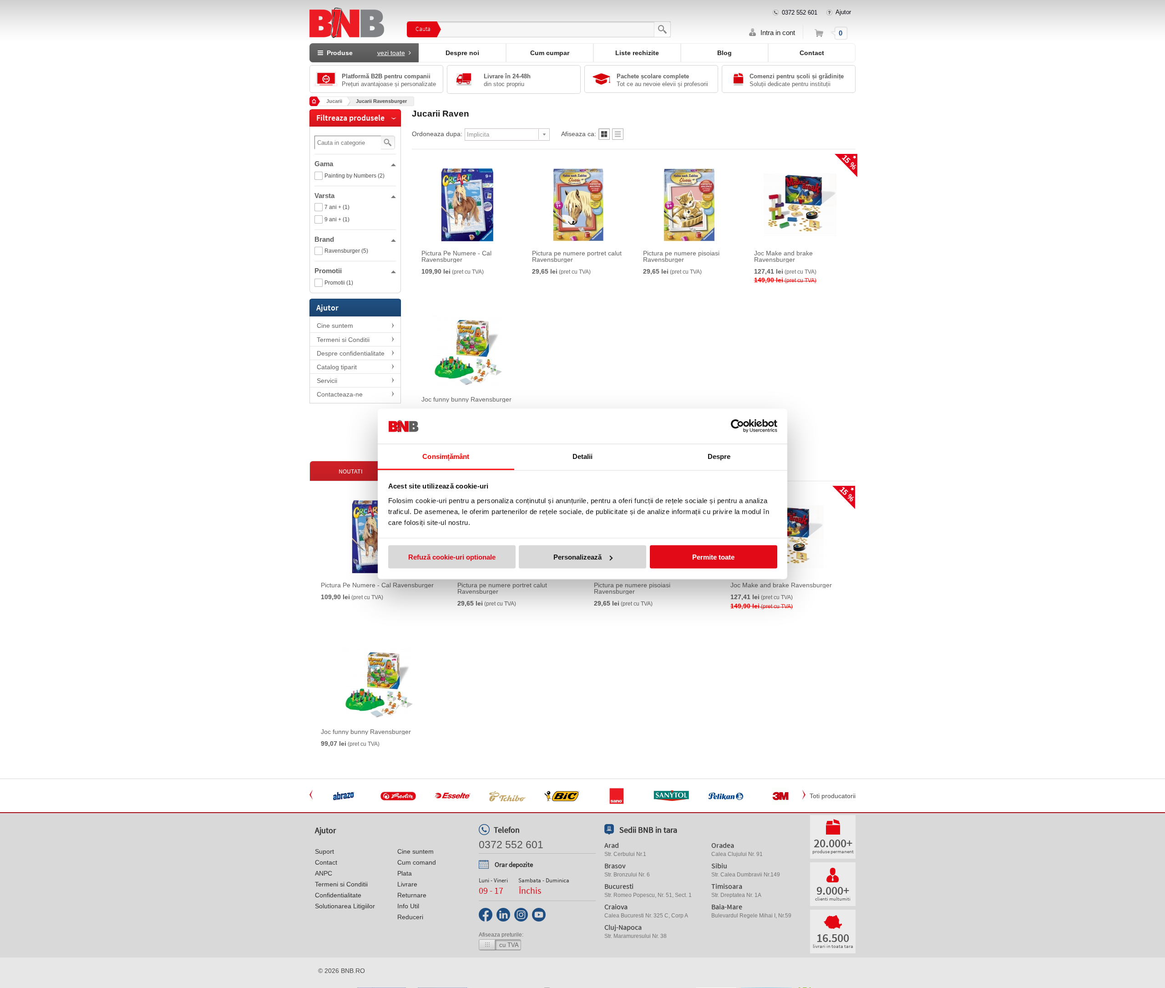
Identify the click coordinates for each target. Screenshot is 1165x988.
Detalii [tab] (582, 456)
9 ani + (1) (337, 219)
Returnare (411, 895)
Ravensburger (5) (346, 251)
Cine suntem (335, 325)
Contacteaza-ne (340, 394)
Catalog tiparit (337, 367)
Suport (324, 851)
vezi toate (391, 52)
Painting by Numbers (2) (354, 176)
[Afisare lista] (617, 137)
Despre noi (462, 52)
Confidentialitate (338, 895)
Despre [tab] (719, 456)
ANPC (323, 873)
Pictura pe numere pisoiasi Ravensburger (681, 256)
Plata (404, 873)
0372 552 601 (799, 12)
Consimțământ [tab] (445, 456)
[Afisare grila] (604, 137)
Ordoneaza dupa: (437, 134)
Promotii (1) (338, 283)
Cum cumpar (549, 52)
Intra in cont (777, 32)
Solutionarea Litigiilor (345, 906)
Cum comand (416, 862)
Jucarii (334, 101)
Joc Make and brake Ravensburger (783, 256)
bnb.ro (353, 970)
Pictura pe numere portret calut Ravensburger (577, 256)
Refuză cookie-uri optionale (452, 557)
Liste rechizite (637, 52)
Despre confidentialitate (351, 353)
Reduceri (410, 917)
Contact (812, 52)
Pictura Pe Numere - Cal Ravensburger (456, 256)
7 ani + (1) (337, 207)
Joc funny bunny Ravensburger (466, 399)
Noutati (351, 471)
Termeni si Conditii (343, 339)
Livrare (407, 884)
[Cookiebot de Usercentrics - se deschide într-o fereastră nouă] (737, 426)
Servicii (327, 380)
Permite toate (713, 557)
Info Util (408, 906)
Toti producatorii (833, 796)
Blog (724, 52)
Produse (364, 52)
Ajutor (843, 12)
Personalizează (577, 557)
